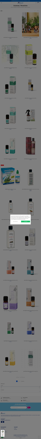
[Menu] (4, 430)
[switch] (2, 435)
